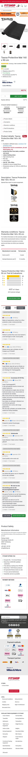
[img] (14, 81)
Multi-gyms (5, 721)
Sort (7, 308)
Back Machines (6, 745)
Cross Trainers (6, 715)
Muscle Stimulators (7, 748)
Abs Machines (18, 741)
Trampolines (18, 721)
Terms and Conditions (7, 699)
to (5, 685)
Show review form (14, 298)
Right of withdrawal (19, 704)
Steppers (5, 736)
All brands (5, 752)
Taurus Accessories (7, 10)
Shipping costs (5, 704)
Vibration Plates (19, 748)
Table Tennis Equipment (6, 724)
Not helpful (12, 324)
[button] (4, 46)
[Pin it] (24, 136)
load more (6, 515)
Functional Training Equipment (7, 742)
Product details (8, 119)
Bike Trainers (18, 734)
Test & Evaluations (9, 128)
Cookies (4, 702)
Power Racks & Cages (19, 737)
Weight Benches (19, 724)
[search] (21, 6)
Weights (17, 728)
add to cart (18, 96)
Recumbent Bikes (19, 731)
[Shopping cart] (26, 6)
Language (20, 308)
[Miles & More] (14, 669)
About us (17, 702)
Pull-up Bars (18, 745)
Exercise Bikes (18, 715)
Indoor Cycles (6, 728)
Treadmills (5, 718)
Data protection (18, 699)
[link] (8, 585)
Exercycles (5, 734)
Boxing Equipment (7, 731)
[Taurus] (7, 19)
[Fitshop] (10, 6)
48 (23, 276)
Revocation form (6, 707)
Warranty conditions (9, 125)
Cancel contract (14, 691)
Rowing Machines (19, 718)
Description (7, 122)
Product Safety (8, 131)
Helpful (5, 324)
